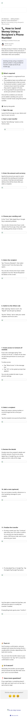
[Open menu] (25, 3)
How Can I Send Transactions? (9, 20)
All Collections (5, 19)
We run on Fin (15, 715)
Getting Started (15, 19)
